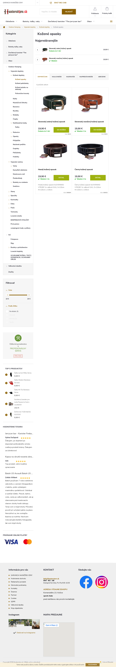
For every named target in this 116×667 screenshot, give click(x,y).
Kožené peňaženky (22, 83)
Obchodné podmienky (18, 585)
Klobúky (16, 115)
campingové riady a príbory (20, 228)
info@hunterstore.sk (51, 578)
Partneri (14, 595)
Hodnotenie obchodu (18, 578)
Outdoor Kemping (14, 67)
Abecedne (101, 77)
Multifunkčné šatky (20, 123)
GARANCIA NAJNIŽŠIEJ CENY (13, 3)
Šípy (12, 243)
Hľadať (69, 11)
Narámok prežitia (19, 144)
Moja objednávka (17, 608)
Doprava (14, 592)
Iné (9, 235)
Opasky (15, 136)
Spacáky (14, 195)
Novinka (12, 319)
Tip (11, 322)
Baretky (16, 111)
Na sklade (13, 311)
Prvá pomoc (15, 224)
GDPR (13, 602)
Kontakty (14, 588)
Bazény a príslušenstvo (19, 247)
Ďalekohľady (17, 178)
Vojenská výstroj (17, 162)
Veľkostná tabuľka (15, 266)
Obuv (10, 61)
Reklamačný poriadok (18, 582)
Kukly (15, 99)
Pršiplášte (16, 140)
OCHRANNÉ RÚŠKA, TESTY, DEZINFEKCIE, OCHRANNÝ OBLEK (21, 257)
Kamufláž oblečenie (20, 170)
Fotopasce (14, 239)
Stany (13, 191)
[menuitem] (11, 21)
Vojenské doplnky (17, 71)
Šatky (17, 127)
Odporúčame (42, 77)
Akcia (12, 315)
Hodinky (16, 157)
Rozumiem (92, 665)
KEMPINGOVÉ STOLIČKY (20, 220)
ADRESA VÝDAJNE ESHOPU (55, 589)
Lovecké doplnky (17, 251)
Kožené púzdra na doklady (21, 88)
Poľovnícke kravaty (22, 93)
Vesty (15, 166)
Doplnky (16, 148)
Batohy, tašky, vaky (15, 47)
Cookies (13, 598)
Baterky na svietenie (20, 182)
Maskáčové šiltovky (20, 103)
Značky (11, 272)
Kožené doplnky (18, 75)
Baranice (16, 107)
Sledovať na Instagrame (26, 632)
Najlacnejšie (57, 77)
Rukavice (16, 132)
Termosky (14, 212)
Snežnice (16, 186)
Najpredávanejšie (86, 77)
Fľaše (12, 208)
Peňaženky (17, 153)
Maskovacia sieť (19, 174)
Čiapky (15, 119)
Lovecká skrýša (16, 216)
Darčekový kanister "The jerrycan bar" (17, 54)
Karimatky (14, 200)
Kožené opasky (20, 79)
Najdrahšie (70, 77)
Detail (61, 178)
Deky (12, 204)
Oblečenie (12, 41)
